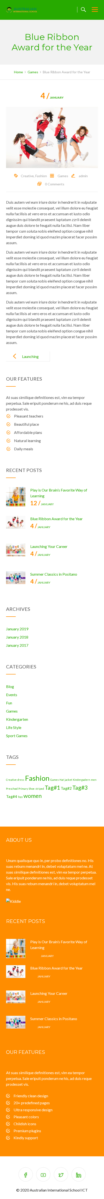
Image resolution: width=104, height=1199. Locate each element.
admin (83, 176)
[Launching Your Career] (15, 553)
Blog (10, 686)
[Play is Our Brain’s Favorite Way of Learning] (15, 496)
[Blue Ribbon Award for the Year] (15, 525)
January (52, 97)
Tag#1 (52, 787)
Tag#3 (80, 787)
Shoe (32, 788)
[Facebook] (25, 1175)
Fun (9, 703)
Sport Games (17, 735)
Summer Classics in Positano (53, 574)
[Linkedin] (78, 1175)
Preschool (12, 788)
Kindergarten (17, 719)
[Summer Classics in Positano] (15, 581)
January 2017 (17, 645)
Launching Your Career (29, 360)
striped (39, 788)
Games (63, 176)
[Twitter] (61, 1175)
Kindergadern (81, 779)
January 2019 (17, 628)
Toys (20, 796)
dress (20, 779)
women (32, 795)
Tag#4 (11, 796)
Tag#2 (66, 788)
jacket (68, 779)
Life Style (13, 727)
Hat (61, 779)
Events (11, 694)
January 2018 (17, 637)
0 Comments (54, 184)
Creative (27, 176)
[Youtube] (43, 1175)
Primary (23, 788)
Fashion (41, 176)
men (94, 779)
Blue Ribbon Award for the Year (56, 518)
